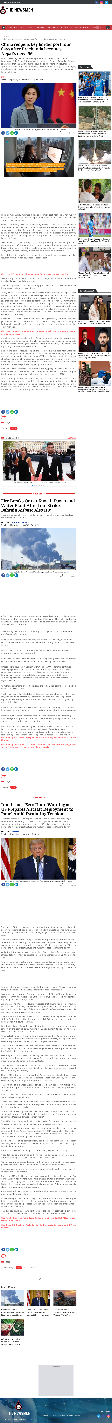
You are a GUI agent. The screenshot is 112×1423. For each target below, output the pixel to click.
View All (72, 437)
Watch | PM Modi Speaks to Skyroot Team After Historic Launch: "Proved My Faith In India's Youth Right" (94, 167)
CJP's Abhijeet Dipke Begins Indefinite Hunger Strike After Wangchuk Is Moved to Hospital (94, 207)
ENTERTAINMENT (82, 27)
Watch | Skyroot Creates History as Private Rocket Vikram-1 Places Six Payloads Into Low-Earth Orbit (92, 133)
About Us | (8, 1419)
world (10, 36)
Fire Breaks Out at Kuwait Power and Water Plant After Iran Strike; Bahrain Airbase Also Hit (39, 572)
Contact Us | (17, 1419)
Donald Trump (8, 1267)
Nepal (5, 428)
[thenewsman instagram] (101, 2)
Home (3, 36)
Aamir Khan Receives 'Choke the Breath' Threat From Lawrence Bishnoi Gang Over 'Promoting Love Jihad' (94, 355)
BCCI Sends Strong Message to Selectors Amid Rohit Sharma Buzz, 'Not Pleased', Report (94, 241)
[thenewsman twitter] (106, 2)
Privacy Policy (27, 1419)
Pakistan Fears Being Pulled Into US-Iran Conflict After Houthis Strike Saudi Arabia (11, 1342)
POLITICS (13, 27)
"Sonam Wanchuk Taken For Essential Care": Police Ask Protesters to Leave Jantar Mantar (93, 275)
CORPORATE (53, 27)
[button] (101, 27)
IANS (3, 77)
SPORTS (95, 27)
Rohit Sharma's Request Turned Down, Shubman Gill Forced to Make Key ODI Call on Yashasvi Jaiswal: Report (93, 99)
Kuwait (5, 787)
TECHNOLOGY (66, 27)
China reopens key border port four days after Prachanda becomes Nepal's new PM (39, 129)
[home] (3, 27)
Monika (15, 831)
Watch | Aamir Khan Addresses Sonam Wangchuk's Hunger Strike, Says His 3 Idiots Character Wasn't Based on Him (93, 389)
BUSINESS (41, 27)
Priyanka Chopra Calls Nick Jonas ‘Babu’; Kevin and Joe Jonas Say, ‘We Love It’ (94, 322)
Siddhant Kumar (20, 522)
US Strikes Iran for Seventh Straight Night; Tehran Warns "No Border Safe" (64, 1312)
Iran (13, 787)
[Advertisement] (40, 19)
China (14, 428)
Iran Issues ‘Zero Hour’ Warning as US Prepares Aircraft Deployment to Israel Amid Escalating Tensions (39, 881)
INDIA (22, 27)
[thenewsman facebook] (96, 2)
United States (29, 1267)
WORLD (31, 27)
